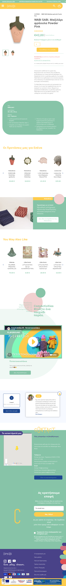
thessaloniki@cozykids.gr (49, 470)
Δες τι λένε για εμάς (11, 411)
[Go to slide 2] (13, 53)
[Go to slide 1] (5, 53)
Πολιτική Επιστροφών (40, 571)
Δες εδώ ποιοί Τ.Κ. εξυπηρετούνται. (42, 60)
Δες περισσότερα (20, 373)
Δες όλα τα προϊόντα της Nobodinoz (48, 220)
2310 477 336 (38, 459)
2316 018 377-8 (39, 463)
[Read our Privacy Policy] (63, 536)
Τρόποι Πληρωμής (39, 567)
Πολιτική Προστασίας (40, 560)
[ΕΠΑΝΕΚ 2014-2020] (18, 582)
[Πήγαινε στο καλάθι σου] (59, 6)
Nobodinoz (38, 31)
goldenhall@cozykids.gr (48, 472)
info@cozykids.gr (43, 468)
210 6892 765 (50, 463)
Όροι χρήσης (38, 557)
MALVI (14, 568)
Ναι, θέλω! (49, 514)
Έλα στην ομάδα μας (40, 574)
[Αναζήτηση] (54, 6)
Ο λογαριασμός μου (40, 553)
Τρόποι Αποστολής (39, 564)
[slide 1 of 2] (17, 29)
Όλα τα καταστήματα (48, 477)
